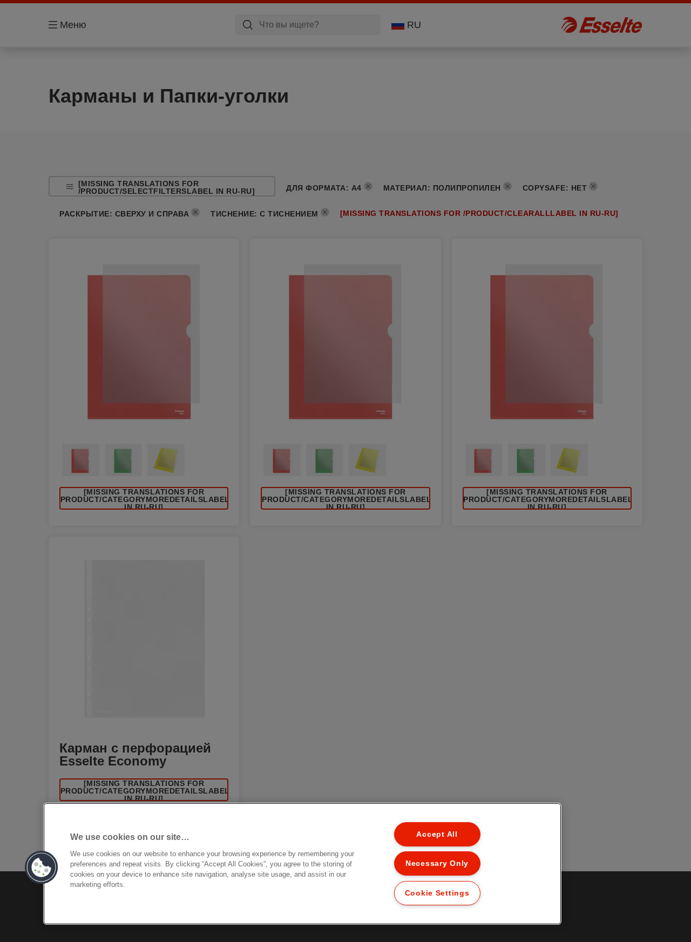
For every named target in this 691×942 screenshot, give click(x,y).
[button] (41, 867)
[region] (302, 864)
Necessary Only (437, 863)
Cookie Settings (437, 893)
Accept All (436, 834)
